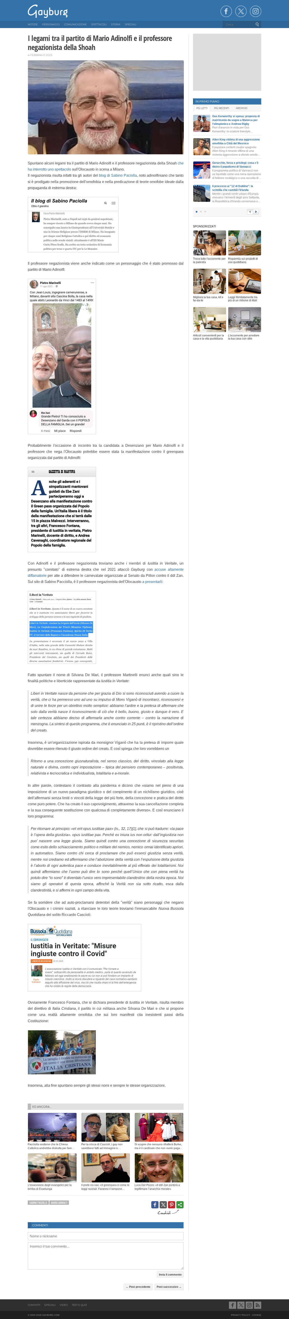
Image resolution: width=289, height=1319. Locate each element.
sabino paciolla (38, 1203)
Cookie (256, 1315)
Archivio (241, 108)
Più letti (201, 108)
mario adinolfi (59, 1203)
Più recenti (221, 108)
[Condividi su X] (163, 1204)
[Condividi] (180, 1204)
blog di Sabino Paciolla (118, 175)
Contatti (34, 1305)
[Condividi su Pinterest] (171, 1204)
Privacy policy (240, 1315)
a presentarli (152, 582)
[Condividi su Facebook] (154, 1204)
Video (64, 1305)
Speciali (50, 1305)
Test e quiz (79, 1305)
